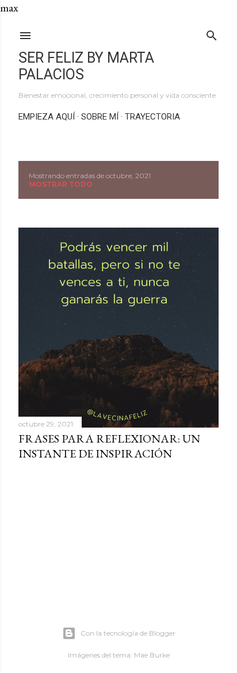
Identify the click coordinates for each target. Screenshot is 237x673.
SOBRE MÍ (99, 116)
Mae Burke (152, 655)
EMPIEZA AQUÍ (46, 116)
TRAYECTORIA (152, 116)
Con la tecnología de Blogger (128, 633)
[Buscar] (212, 33)
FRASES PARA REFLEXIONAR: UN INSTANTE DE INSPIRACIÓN (109, 446)
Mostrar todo (61, 184)
